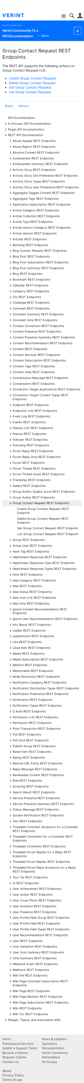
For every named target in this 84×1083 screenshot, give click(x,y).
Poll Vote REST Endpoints (31, 740)
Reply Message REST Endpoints (35, 769)
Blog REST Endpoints (27, 273)
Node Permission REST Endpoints (36, 676)
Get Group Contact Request (30, 87)
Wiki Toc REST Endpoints (30, 1014)
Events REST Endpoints (29, 422)
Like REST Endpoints (27, 642)
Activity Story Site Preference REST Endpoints (45, 175)
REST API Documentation (25, 135)
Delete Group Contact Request (32, 83)
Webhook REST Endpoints (31, 970)
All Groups (49, 1062)
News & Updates (54, 1039)
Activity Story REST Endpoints (34, 170)
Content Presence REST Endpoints (37, 331)
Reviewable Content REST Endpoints (38, 775)
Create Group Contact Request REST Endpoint (43, 511)
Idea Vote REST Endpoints (31, 603)
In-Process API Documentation (29, 123)
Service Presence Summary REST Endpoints (43, 804)
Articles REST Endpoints (30, 239)
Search (72, 16)
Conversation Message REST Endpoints (40, 378)
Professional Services (18, 1043)
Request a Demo (14, 1057)
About (6, 1071)
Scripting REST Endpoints (31, 786)
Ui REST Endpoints (26, 883)
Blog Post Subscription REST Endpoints (41, 262)
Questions (49, 1043)
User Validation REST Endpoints (35, 946)
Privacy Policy (13, 1075)
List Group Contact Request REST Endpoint (47, 534)
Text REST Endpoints (27, 821)
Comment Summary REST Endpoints (38, 314)
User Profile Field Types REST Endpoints (41, 929)
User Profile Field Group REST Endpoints (41, 917)
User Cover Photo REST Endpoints (37, 900)
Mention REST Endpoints (30, 665)
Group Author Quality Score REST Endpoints (44, 491)
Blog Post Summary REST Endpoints (38, 268)
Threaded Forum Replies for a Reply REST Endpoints (42, 854)
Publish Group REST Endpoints (34, 746)
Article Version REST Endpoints (35, 233)
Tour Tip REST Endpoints (30, 877)
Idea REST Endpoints (27, 586)
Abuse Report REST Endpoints (34, 146)
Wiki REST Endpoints (27, 1008)
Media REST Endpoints (29, 653)
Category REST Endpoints (31, 291)
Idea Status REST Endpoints (32, 592)
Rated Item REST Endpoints (32, 751)
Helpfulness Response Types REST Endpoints (45, 569)
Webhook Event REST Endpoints (35, 964)
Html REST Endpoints (28, 574)
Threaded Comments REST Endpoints (39, 846)
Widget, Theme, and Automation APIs (34, 1020)
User (80, 16)
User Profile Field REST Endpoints (36, 923)
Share (9, 106)
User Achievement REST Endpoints (37, 888)
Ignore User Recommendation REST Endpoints (45, 619)
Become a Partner (15, 1053)
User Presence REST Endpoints (34, 912)
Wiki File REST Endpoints (30, 975)
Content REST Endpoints (30, 349)
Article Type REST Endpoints (33, 221)
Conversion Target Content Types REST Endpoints (40, 397)
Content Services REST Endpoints (36, 355)
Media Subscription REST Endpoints (38, 659)
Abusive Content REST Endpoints (36, 152)
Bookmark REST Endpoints (31, 279)
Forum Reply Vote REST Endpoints (37, 457)
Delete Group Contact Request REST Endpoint (43, 520)
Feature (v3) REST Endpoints (33, 428)
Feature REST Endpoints (29, 434)
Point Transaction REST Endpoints (37, 728)
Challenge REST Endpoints (31, 302)
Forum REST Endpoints (29, 462)
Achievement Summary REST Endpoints (40, 164)
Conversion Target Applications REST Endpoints (46, 389)
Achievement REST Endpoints (33, 158)
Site (64, 16)
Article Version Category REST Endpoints (42, 227)
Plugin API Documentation (26, 129)
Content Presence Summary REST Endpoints (44, 337)
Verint (6, 1039)
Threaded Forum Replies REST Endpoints (41, 861)
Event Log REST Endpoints (31, 416)
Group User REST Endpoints (32, 545)
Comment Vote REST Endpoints (35, 320)
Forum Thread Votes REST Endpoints (39, 474)
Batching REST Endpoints (30, 245)
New (77, 30)
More (45, 36)
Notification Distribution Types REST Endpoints (46, 688)
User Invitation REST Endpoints (34, 906)
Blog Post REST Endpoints (31, 256)
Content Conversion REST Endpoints (38, 326)
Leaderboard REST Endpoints (33, 636)
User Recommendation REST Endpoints (40, 935)
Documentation (53, 1048)
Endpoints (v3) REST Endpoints (35, 411)
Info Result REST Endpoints (32, 624)
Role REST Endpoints (27, 780)
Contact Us (10, 1062)
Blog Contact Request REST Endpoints (40, 250)
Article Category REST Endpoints (36, 210)
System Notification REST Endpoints (38, 815)
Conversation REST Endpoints (34, 383)
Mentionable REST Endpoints (33, 671)
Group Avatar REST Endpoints (34, 497)
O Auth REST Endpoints (29, 711)
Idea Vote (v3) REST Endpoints (34, 597)
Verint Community (12, 25)
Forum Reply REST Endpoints (33, 451)
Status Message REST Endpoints (36, 809)
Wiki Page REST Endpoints (31, 991)
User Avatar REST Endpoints (33, 894)
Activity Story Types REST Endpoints (39, 181)
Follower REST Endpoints (30, 439)
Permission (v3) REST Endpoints (35, 717)
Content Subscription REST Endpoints (39, 360)
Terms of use (12, 1080)
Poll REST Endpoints (27, 734)
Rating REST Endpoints (29, 757)
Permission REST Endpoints (32, 723)
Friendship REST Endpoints (32, 480)
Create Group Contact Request (32, 78)
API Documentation (21, 118)
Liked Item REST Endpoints (32, 648)
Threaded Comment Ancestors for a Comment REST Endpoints (45, 829)
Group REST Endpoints (29, 540)
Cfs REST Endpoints (27, 297)
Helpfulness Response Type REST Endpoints (44, 563)
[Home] (17, 15)
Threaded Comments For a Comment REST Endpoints (43, 838)
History (23, 106)
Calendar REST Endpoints (31, 285)
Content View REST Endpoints (34, 372)
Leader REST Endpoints (29, 630)
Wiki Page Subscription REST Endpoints (41, 1002)
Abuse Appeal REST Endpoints (34, 141)
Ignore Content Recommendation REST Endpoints (40, 611)
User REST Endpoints (28, 941)
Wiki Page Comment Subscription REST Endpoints (40, 983)
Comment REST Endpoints (31, 308)
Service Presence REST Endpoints (36, 798)
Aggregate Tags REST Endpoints (36, 198)
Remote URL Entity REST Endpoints (38, 763)
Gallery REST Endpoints (29, 486)
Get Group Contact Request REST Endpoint (47, 528)
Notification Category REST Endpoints (39, 682)
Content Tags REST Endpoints (34, 366)
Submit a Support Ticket (19, 1048)
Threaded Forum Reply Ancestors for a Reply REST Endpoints (44, 869)
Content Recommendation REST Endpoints (43, 343)
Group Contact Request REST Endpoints (41, 503)
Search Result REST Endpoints (34, 792)
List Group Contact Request (30, 92)
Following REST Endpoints (31, 445)
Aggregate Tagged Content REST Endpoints (44, 193)
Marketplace (51, 1057)
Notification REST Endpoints (32, 699)
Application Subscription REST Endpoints (42, 204)
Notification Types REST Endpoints (37, 705)
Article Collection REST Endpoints (36, 216)
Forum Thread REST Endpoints (34, 468)
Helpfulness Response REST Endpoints (40, 557)
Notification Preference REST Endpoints (41, 694)
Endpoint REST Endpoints (31, 405)
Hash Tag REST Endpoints (31, 551)
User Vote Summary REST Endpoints (38, 952)
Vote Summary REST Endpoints (35, 958)
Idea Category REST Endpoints (34, 580)
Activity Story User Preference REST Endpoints (46, 187)
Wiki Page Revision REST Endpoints (38, 996)
